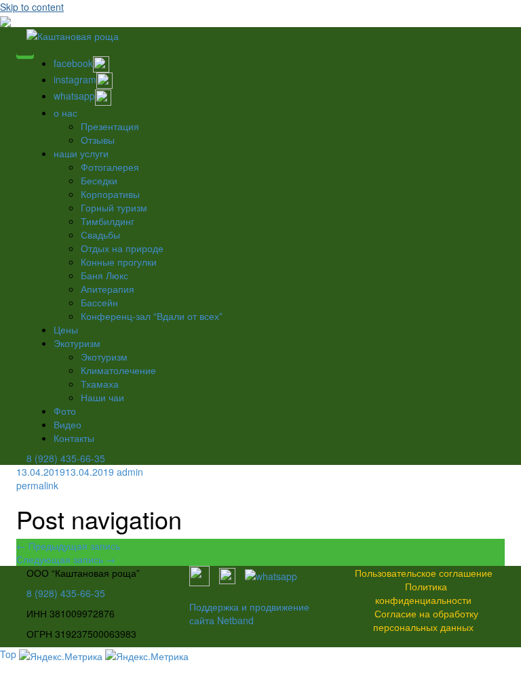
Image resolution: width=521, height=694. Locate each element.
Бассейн (99, 302)
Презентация (110, 126)
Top (8, 654)
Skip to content (32, 7)
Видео (67, 424)
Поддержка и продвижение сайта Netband (249, 613)
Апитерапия (107, 288)
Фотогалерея (110, 167)
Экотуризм (77, 343)
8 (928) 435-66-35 (65, 458)
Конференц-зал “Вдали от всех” (152, 316)
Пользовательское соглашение (424, 572)
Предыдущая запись (68, 545)
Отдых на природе (122, 248)
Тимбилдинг (107, 221)
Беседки (99, 180)
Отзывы (98, 139)
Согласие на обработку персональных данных (425, 620)
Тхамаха (100, 383)
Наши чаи (102, 397)
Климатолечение (118, 370)
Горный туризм (114, 207)
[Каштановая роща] (72, 34)
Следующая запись (65, 559)
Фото (65, 410)
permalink (37, 485)
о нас (65, 112)
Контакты (74, 438)
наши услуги (81, 153)
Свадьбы (100, 234)
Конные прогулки (119, 261)
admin (130, 471)
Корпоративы (110, 194)
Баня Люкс (104, 275)
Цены (66, 329)
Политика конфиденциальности (423, 593)
